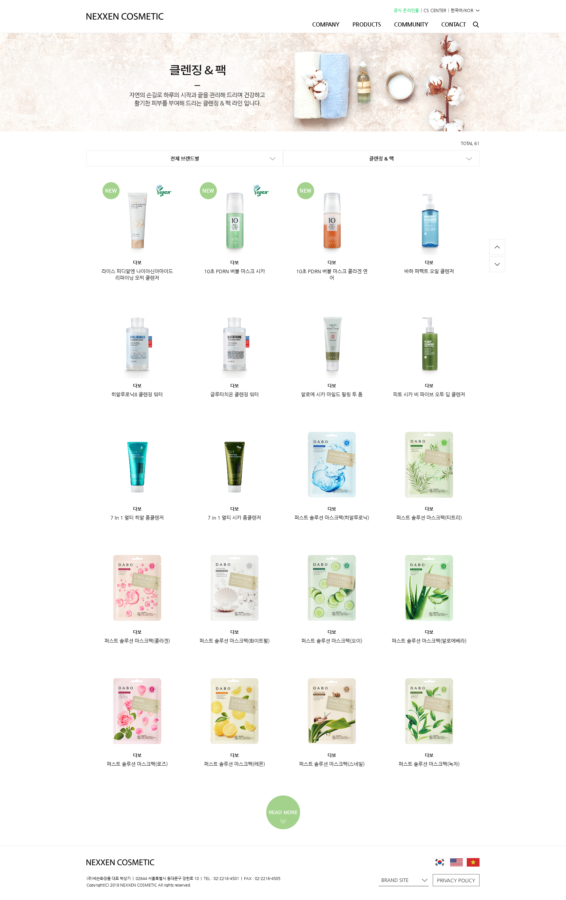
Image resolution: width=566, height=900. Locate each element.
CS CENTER (435, 10)
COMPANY (325, 24)
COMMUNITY (411, 24)
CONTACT (453, 24)
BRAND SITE (395, 880)
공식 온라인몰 (406, 10)
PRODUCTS (366, 24)
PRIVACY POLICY (456, 880)
